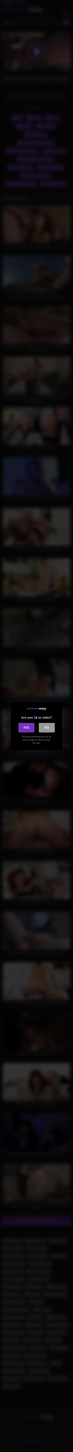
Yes (26, 727)
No (47, 727)
